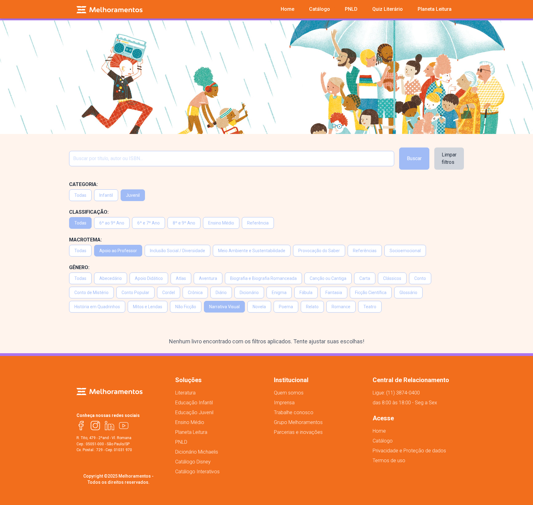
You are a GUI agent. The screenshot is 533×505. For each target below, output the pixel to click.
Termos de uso (389, 460)
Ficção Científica (370, 292)
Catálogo (383, 441)
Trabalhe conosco (293, 412)
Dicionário (249, 292)
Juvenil (133, 195)
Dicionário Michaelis (196, 452)
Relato (312, 306)
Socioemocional (405, 250)
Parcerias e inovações (298, 432)
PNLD (181, 442)
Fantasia (333, 292)
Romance (341, 306)
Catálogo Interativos (197, 472)
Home (379, 431)
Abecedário (110, 278)
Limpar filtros (449, 158)
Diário (221, 292)
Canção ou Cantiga (328, 278)
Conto (420, 278)
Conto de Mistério (91, 292)
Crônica (195, 292)
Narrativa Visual (224, 306)
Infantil (106, 195)
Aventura (208, 278)
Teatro (369, 306)
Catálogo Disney (193, 462)
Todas (80, 195)
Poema (286, 306)
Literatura (185, 393)
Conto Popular (135, 292)
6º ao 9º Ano (111, 222)
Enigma (279, 292)
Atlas (181, 278)
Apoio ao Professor (118, 250)
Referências (365, 250)
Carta (364, 278)
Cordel (168, 292)
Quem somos (289, 393)
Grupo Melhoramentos (298, 422)
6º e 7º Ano (148, 222)
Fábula (306, 292)
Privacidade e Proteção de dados (409, 451)
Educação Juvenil (194, 412)
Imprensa (284, 403)
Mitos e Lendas (147, 306)
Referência (258, 222)
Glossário (408, 292)
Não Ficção (185, 306)
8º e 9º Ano (184, 222)
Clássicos (392, 278)
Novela (259, 306)
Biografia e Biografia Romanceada (263, 278)
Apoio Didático (149, 278)
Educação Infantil (194, 403)
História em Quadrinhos (97, 306)
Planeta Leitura (191, 432)
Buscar (414, 158)
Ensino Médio (221, 222)
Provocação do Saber (319, 250)
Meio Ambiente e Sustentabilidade (251, 250)
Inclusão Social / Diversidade (177, 250)
